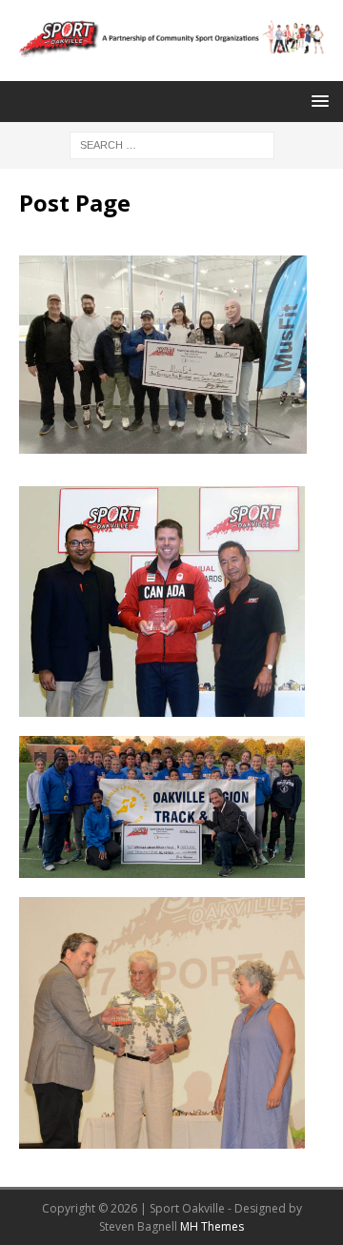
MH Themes (212, 1226)
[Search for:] (172, 143)
